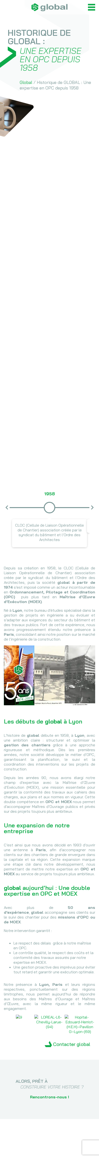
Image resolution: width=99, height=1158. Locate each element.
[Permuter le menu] (91, 7)
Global (26, 82)
